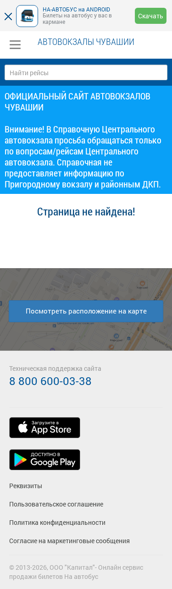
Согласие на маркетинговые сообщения (69, 540)
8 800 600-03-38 (50, 381)
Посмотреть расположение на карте (86, 310)
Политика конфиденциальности (57, 522)
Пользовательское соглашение (56, 504)
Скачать (150, 15)
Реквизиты (25, 485)
